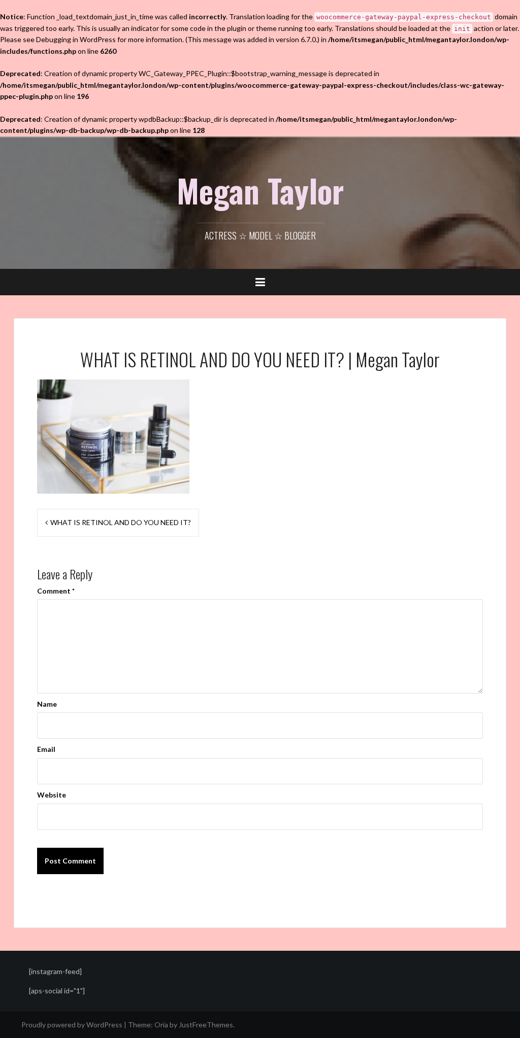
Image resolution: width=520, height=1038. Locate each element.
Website (51, 794)
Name (47, 704)
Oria (161, 1024)
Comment (56, 590)
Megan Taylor (260, 190)
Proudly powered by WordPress (71, 1024)
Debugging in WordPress (76, 39)
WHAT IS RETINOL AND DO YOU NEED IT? (120, 522)
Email (46, 749)
